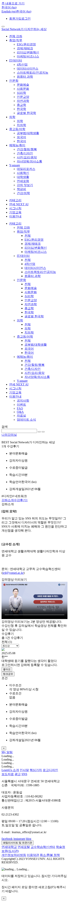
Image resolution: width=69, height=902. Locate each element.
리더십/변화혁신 (28, 52)
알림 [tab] (10, 752)
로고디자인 (50, 770)
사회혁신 (23, 173)
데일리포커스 (26, 169)
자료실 (21, 415)
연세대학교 (9, 847)
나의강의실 (9, 434)
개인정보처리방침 (14, 855)
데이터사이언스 (27, 68)
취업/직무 (15, 40)
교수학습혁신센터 (43, 847)
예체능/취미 (17, 145)
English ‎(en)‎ (9, 11)
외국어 (21, 137)
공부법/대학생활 (28, 133)
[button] (9, 7)
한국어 (21, 141)
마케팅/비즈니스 (28, 56)
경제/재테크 (25, 48)
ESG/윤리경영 (26, 44)
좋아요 (7, 669)
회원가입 (15, 18)
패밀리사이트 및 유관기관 (17, 842)
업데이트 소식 (26, 419)
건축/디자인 (25, 153)
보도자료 (8, 774)
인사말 (24, 770)
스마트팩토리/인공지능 (32, 72)
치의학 (21, 125)
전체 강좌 (15, 36)
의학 (12, 117)
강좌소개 (8, 500)
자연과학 (23, 100)
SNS (24, 774)
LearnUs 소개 (10, 770)
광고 (18, 774)
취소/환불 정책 (50, 855)
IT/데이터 (15, 60)
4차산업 (22, 64)
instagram (19, 838)
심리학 (21, 92)
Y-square (14, 165)
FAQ (20, 408)
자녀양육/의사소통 (29, 161)
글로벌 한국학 (26, 113)
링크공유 (8, 673)
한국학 (21, 109)
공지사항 (23, 400)
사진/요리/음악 (27, 157)
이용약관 (33, 855)
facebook (7, 838)
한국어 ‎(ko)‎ (23, 11)
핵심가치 (36, 770)
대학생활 (23, 177)
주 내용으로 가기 (13, 3)
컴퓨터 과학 (25, 76)
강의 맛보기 (25, 185)
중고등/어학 (17, 129)
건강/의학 (23, 193)
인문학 (13, 80)
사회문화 (23, 88)
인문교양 (23, 96)
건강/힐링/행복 (27, 149)
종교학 (21, 105)
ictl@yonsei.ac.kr (13, 572)
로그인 (26, 18)
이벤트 (21, 404)
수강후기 (21, 500)
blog (28, 838)
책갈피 (21, 189)
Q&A (20, 412)
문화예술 (23, 84)
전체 (28, 235)
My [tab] (4, 752)
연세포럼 (23, 181)
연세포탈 (24, 847)
